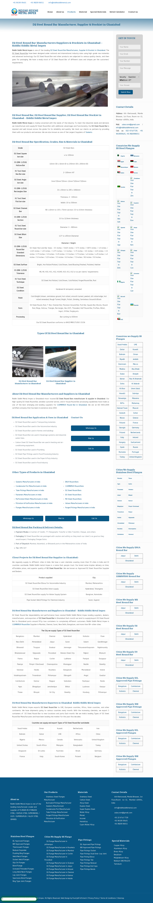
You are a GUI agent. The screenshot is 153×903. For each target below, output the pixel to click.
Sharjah (135, 374)
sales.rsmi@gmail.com (131, 125)
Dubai (122, 374)
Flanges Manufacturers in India (28, 508)
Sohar (135, 413)
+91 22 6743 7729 (121, 818)
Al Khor (122, 389)
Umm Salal (135, 389)
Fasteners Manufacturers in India (28, 495)
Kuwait (135, 349)
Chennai (136, 691)
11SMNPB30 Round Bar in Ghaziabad (72, 405)
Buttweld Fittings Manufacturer (58, 803)
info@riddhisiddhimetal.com (60, 3)
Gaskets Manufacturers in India (28, 482)
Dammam (122, 364)
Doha (122, 384)
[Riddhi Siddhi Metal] (24, 11)
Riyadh (122, 359)
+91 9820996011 (133, 134)
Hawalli (122, 393)
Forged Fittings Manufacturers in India (80, 508)
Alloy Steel (84, 803)
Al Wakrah (135, 384)
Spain (122, 447)
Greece (135, 418)
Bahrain (122, 354)
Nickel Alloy (84, 812)
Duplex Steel (85, 806)
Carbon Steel (85, 800)
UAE (135, 345)
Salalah (122, 413)
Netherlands (135, 433)
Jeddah (135, 359)
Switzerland (135, 442)
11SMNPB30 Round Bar (21, 624)
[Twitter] (134, 3)
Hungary (122, 442)
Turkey (122, 457)
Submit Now (125, 92)
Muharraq (135, 403)
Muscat (135, 408)
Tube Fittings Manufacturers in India (30, 490)
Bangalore (122, 686)
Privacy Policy (93, 898)
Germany (135, 428)
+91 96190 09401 (19, 3)
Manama (135, 398)
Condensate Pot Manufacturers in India (31, 486)
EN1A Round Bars (72, 482)
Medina (122, 369)
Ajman (122, 379)
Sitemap (120, 898)
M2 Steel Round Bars (73, 499)
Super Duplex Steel (87, 809)
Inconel (83, 818)
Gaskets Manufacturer (55, 806)
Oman (135, 354)
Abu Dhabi (135, 369)
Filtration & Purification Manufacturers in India (34, 503)
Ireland (135, 437)
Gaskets (89, 132)
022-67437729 (131, 131)
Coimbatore (135, 686)
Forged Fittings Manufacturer (57, 815)
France (135, 423)
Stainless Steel (86, 797)
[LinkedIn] (137, 3)
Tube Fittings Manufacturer (57, 812)
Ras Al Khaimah (135, 379)
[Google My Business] (141, 3)
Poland (122, 433)
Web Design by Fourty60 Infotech (74, 898)
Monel (82, 815)
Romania (122, 452)
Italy (122, 437)
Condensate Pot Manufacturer (58, 809)
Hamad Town (122, 408)
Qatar (122, 349)
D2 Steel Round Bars (73, 490)
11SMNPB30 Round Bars (74, 486)
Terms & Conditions (108, 898)
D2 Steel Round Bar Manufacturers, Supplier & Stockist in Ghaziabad (77, 50)
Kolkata (122, 691)
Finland (122, 423)
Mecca (135, 364)
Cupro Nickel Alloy (87, 825)
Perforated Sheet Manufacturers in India (32, 499)
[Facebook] (130, 3)
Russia (135, 447)
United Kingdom (135, 457)
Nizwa (122, 418)
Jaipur (123, 556)
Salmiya (135, 393)
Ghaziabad (129, 561)
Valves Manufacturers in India (76, 503)
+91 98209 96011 (37, 3)
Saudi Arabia (122, 345)
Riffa (122, 403)
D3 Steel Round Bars (73, 495)
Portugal (135, 452)
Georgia (122, 428)
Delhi (136, 556)
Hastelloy (84, 822)
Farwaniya (122, 398)
